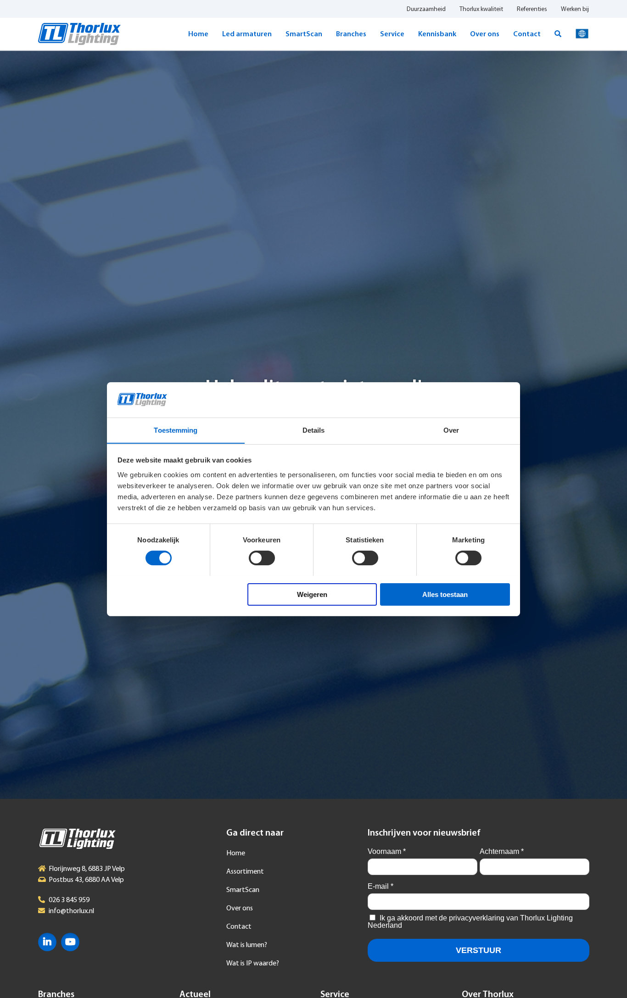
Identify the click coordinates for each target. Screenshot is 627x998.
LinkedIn (47, 942)
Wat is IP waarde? (252, 963)
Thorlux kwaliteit (481, 9)
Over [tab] (451, 430)
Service (392, 34)
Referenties (532, 9)
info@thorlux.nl (71, 911)
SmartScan (304, 34)
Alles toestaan (445, 594)
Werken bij (575, 9)
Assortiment (245, 871)
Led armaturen (247, 34)
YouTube (70, 942)
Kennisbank (437, 34)
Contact (527, 34)
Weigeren (312, 594)
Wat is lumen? (246, 945)
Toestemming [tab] (175, 430)
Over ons (484, 34)
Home (198, 34)
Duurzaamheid (426, 9)
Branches (351, 34)
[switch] (262, 558)
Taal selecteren (582, 34)
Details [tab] (313, 430)
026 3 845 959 (69, 900)
